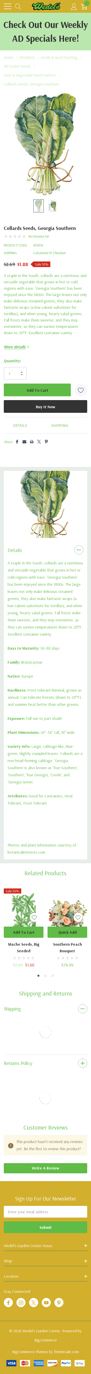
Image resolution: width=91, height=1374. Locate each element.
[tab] (42, 532)
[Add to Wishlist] (81, 390)
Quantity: (12, 360)
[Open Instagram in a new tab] (21, 1302)
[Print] (32, 442)
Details (15, 550)
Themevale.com (66, 1351)
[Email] (24, 442)
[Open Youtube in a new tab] (46, 1302)
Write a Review (45, 1168)
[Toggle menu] (7, 6)
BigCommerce (45, 1339)
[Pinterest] (46, 442)
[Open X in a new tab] (33, 1302)
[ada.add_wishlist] (34, 917)
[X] (39, 442)
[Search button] (18, 6)
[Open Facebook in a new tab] (8, 1302)
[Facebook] (17, 442)
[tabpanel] (45, 504)
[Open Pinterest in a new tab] (59, 1302)
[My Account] (74, 6)
